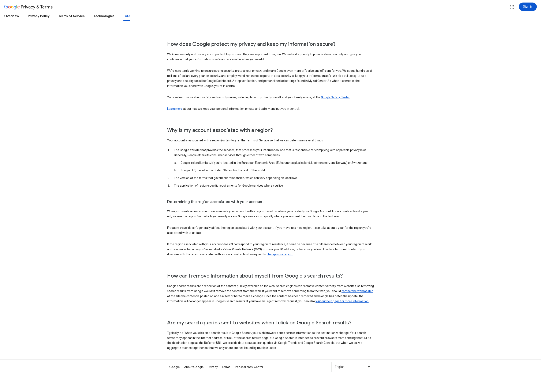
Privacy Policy (38, 16)
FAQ (126, 16)
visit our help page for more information (342, 301)
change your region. (280, 254)
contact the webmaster (357, 291)
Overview (11, 16)
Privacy (213, 367)
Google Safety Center (335, 97)
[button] (512, 7)
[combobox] (353, 367)
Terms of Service (71, 16)
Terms (226, 367)
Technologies (104, 16)
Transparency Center (249, 367)
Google (174, 367)
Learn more (175, 108)
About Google (194, 367)
